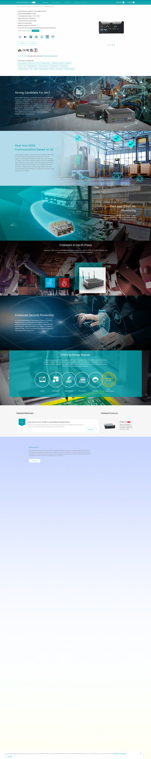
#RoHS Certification (43, 66)
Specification (56, 2)
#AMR (35, 68)
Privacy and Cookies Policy (119, 753)
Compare (22, 43)
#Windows (68, 63)
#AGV (31, 68)
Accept (10, 756)
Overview (45, 2)
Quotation (33, 43)
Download (67, 2)
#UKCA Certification (69, 68)
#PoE (38, 63)
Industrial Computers (26, 6)
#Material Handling (43, 68)
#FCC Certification (64, 66)
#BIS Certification (23, 63)
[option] (111, 27)
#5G (34, 63)
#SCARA (52, 68)
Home (18, 6)
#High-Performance (23, 68)
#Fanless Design (45, 63)
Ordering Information (81, 2)
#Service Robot (59, 68)
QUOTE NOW (35, 30)
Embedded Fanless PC (38, 6)
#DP (25, 66)
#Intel (30, 63)
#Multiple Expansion (32, 66)
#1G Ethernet (54, 63)
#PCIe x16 (62, 63)
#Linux (20, 66)
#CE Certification (54, 66)
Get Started (34, 460)
